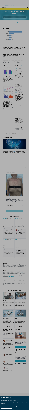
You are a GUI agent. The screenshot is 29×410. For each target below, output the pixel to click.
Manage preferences (3, 406)
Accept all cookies (3, 408)
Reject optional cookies (9, 408)
